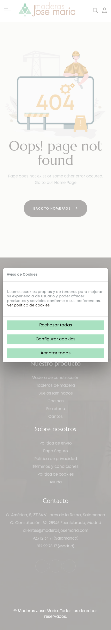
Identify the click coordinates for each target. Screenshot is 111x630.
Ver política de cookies (28, 305)
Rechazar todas (55, 325)
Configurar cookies (55, 339)
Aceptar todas (55, 353)
